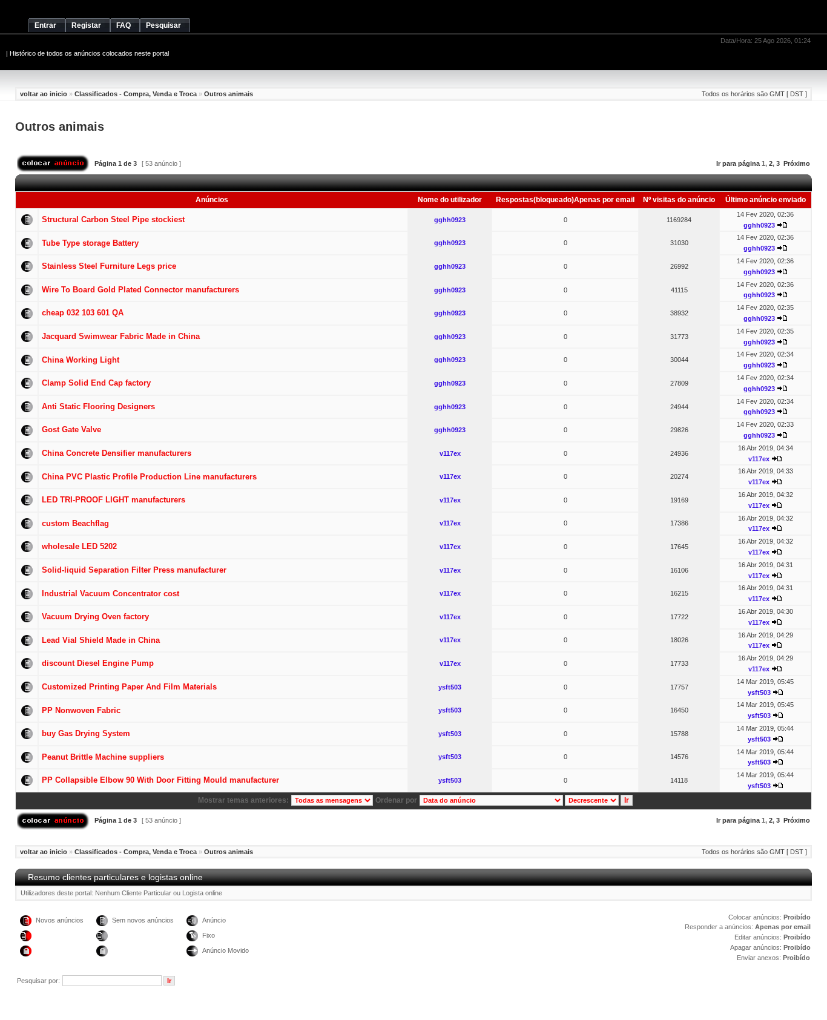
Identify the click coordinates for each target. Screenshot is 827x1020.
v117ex (450, 453)
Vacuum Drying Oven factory (95, 616)
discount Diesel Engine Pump (98, 663)
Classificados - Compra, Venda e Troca (135, 93)
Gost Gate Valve (71, 429)
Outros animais (228, 93)
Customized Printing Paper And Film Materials (129, 686)
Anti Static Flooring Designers (98, 406)
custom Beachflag (75, 523)
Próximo (796, 163)
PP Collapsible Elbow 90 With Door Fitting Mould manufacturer (160, 780)
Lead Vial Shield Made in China (101, 640)
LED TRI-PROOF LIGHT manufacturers (113, 499)
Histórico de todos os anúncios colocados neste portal (89, 53)
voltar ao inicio (43, 93)
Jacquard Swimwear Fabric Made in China (121, 336)
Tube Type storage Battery (90, 243)
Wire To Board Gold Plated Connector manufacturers (140, 289)
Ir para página (738, 163)
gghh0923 (450, 219)
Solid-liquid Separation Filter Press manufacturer (134, 569)
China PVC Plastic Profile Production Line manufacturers (149, 476)
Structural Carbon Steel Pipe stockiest (113, 219)
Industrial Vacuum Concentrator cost (110, 593)
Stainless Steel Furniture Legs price (109, 266)
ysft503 (449, 687)
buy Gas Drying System (86, 733)
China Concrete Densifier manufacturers (116, 453)
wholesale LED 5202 (79, 546)
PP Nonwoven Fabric (81, 710)
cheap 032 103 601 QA (83, 312)
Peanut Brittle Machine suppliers (103, 757)
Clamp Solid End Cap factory (96, 382)
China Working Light (80, 359)
